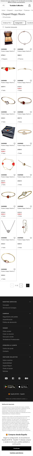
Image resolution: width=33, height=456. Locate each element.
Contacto (6, 351)
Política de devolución (10, 322)
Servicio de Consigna (9, 308)
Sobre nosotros (7, 360)
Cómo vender (7, 331)
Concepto (6, 305)
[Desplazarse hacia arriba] (27, 285)
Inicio (3, 10)
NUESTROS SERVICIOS (10, 302)
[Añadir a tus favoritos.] (14, 49)
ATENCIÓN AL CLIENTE (10, 345)
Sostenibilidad (7, 363)
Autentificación (7, 319)
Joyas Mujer (18, 10)
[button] (29, 5)
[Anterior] (12, 285)
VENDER (5, 328)
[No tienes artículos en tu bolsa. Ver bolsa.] (29, 5)
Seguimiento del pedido (10, 317)
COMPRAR (6, 313)
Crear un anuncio (8, 334)
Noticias (5, 371)
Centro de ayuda (8, 348)
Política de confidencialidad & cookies (16, 399)
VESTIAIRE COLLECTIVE (10, 357)
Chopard (10, 10)
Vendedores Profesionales (11, 339)
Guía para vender (8, 337)
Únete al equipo (8, 368)
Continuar (16, 448)
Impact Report (7, 366)
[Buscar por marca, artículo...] (3, 5)
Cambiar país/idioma (16, 453)
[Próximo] (21, 285)
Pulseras (27, 10)
